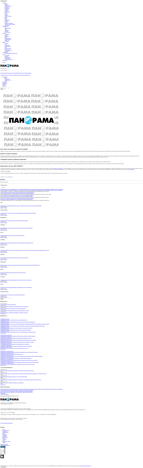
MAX (8, 176)
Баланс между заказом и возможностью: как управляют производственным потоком (16, 199)
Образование (7, 8)
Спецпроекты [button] (5, 52)
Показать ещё (3, 313)
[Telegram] (4, 179)
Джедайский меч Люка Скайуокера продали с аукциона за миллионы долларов (15, 330)
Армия (6, 14)
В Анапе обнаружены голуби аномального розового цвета (11, 354)
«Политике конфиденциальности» (84, 465)
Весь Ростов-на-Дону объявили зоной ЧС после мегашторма (12, 382)
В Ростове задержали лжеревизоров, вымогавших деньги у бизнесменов (14, 306)
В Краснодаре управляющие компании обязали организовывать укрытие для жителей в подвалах (19, 352)
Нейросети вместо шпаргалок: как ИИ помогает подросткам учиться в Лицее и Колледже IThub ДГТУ (20, 265)
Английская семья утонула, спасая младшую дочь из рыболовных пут (13, 319)
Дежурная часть (8, 28)
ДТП (6, 29)
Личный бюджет (8, 39)
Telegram (11, 176)
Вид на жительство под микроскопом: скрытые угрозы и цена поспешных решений (16, 196)
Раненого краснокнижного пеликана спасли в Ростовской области (13, 272)
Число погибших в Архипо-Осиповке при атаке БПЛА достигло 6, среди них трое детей (17, 364)
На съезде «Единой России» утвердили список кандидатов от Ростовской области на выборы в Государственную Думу (23, 373)
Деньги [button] (4, 33)
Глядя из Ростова (8, 16)
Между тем (5, 60)
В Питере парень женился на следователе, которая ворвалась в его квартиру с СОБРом (17, 342)
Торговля (6, 41)
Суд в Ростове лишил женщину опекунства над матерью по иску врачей (14, 257)
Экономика (7, 34)
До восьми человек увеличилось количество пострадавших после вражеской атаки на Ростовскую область (20, 379)
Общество (5, 84)
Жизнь (4, 438)
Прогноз (6, 11)
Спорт (6, 22)
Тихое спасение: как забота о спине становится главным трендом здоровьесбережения (16, 193)
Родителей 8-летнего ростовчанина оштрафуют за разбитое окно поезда (14, 312)
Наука (6, 19)
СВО (6, 13)
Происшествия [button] (5, 26)
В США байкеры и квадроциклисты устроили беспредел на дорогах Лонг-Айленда (16, 328)
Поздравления (7, 57)
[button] (5, 76)
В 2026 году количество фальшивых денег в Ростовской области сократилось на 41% (16, 242)
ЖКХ (6, 18)
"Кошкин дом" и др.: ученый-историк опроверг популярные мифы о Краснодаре (15, 358)
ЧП (5, 27)
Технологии (7, 45)
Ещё (3, 187)
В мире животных (8, 50)
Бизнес (6, 35)
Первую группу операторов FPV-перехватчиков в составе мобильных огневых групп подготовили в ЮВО (20, 205)
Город (6, 17)
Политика (7, 7)
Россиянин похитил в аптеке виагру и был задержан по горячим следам (14, 348)
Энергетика (7, 25)
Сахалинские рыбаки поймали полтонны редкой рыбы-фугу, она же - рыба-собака (16, 346)
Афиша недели (8, 46)
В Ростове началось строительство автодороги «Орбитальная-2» (12, 294)
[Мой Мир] (3, 179)
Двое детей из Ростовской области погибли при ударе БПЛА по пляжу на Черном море (17, 370)
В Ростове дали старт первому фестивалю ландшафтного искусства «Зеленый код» (16, 287)
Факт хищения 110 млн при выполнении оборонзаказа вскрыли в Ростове (14, 310)
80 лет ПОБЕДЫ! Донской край (11, 53)
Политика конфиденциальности (6, 423)
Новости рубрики (3, 207)
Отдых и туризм (8, 48)
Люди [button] (4, 54)
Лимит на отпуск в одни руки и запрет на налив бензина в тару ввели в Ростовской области (18, 213)
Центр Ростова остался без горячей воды (8, 304)
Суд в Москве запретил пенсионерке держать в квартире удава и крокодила (14, 344)
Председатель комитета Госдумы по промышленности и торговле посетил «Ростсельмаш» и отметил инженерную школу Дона (24, 250)
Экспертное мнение (9, 59)
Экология (7, 51)
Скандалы (7, 10)
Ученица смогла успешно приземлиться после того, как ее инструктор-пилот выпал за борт (17, 332)
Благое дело (7, 49)
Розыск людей (7, 32)
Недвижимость (8, 38)
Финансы (7, 36)
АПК (6, 37)
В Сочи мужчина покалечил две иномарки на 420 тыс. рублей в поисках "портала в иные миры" (18, 360)
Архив (4, 62)
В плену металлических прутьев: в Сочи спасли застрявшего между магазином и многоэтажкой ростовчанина (21, 356)
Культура (6, 9)
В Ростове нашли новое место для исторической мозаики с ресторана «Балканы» (15, 73)
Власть (4, 85)
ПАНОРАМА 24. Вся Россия (5, 335)
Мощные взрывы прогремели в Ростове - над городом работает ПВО (13, 376)
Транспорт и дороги (9, 23)
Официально (7, 20)
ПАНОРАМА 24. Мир (4, 318)
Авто (6, 47)
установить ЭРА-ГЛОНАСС (58, 168)
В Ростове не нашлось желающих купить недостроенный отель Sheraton (14, 220)
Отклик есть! (7, 12)
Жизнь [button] (4, 42)
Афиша (6, 15)
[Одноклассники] (2, 179)
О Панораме (2, 394)
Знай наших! (7, 55)
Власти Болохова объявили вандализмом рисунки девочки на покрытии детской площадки (17, 336)
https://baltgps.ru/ (132, 169)
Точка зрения (7, 58)
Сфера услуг (7, 40)
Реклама (6, 21)
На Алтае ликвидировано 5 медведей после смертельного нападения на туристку (16, 338)
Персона (6, 56)
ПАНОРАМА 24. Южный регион (6, 351)
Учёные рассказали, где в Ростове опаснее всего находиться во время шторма (15, 75)
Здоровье (6, 43)
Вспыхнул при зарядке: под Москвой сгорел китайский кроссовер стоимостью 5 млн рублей (18, 340)
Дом (6, 44)
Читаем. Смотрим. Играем (10, 24)
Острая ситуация (6, 430)
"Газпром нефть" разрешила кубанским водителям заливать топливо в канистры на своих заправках (19, 362)
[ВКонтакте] (0, 179)
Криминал (7, 30)
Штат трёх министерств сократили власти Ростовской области (12, 235)
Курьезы (6, 31)
